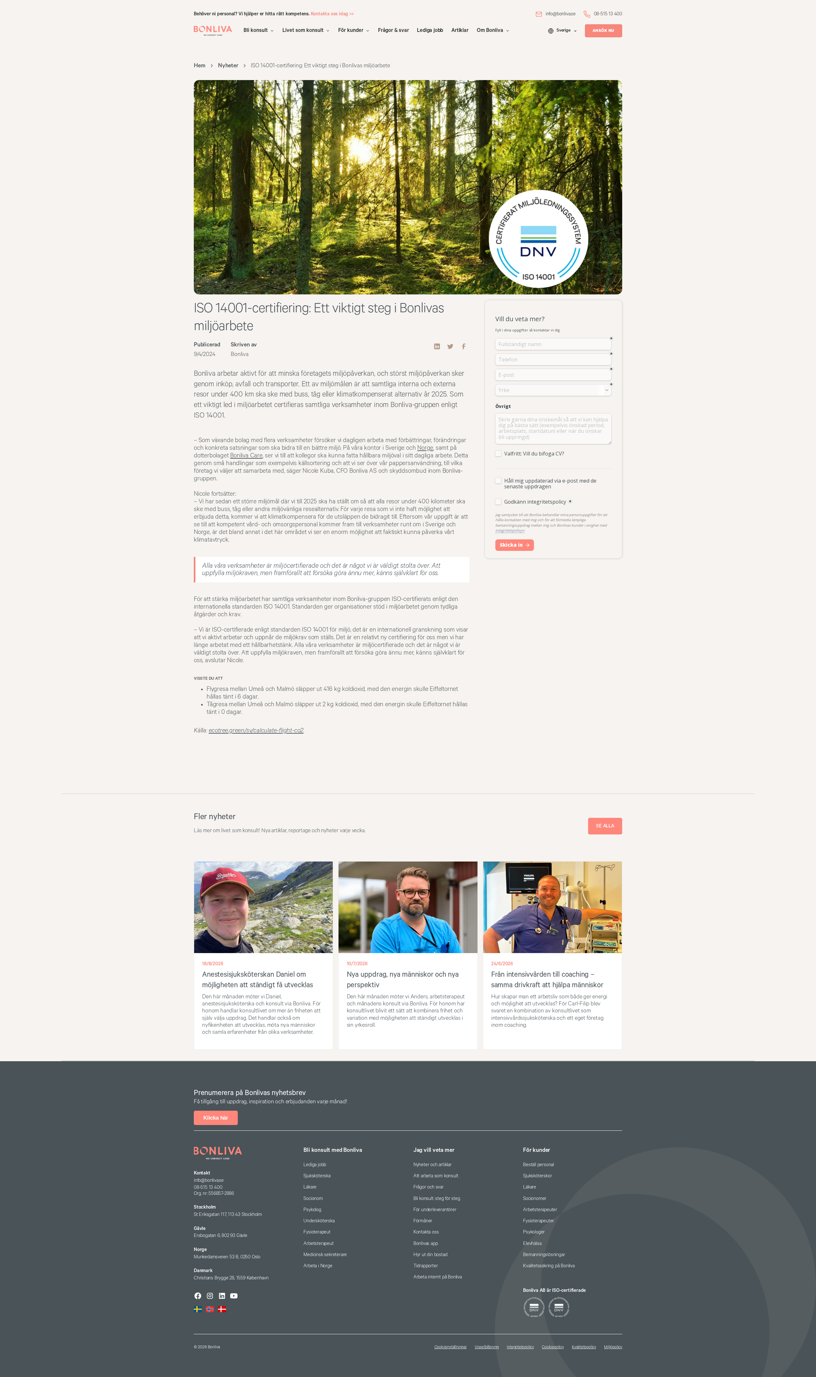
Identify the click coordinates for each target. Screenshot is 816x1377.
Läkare (310, 1187)
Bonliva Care (246, 455)
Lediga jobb (430, 30)
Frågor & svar (393, 30)
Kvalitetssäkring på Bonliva (549, 1266)
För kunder (350, 30)
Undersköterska (318, 1221)
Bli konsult (256, 30)
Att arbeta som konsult (435, 1176)
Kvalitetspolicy (584, 1347)
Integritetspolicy (520, 1347)
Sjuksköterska (316, 1176)
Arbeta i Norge (317, 1266)
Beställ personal (538, 1164)
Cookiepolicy (553, 1347)
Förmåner (422, 1221)
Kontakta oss (426, 1232)
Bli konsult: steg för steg (436, 1198)
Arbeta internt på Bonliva (437, 1277)
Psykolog (312, 1209)
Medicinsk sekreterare (325, 1254)
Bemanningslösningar (544, 1254)
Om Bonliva (490, 30)
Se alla (605, 826)
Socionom (313, 1198)
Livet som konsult (303, 30)
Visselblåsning (487, 1347)
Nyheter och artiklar (432, 1164)
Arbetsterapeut (318, 1243)
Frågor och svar (428, 1187)
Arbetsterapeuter (540, 1209)
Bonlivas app (425, 1243)
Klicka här (215, 1118)
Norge (425, 448)
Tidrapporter (425, 1266)
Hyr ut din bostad (430, 1254)
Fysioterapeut (316, 1232)
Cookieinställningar (450, 1347)
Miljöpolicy (613, 1347)
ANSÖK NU (604, 30)
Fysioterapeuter (538, 1221)
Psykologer (534, 1232)
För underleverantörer (434, 1209)
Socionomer (534, 1198)
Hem (199, 66)
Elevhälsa (532, 1243)
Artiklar (459, 30)
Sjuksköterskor (537, 1176)
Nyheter (228, 66)
